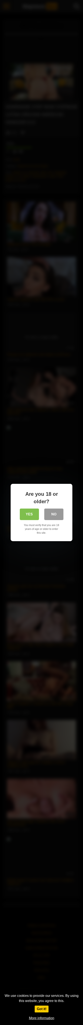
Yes (29, 514)
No (53, 514)
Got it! (41, 1009)
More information (41, 1018)
